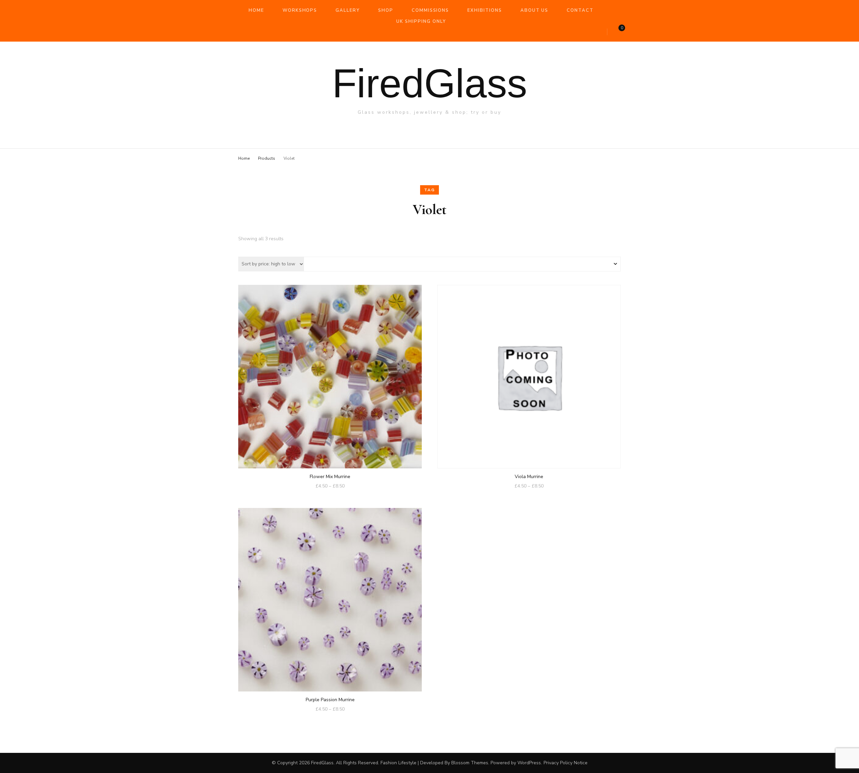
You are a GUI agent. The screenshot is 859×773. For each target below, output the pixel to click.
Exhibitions (484, 10)
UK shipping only (421, 21)
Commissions (430, 10)
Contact (580, 10)
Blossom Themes (469, 763)
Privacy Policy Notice (566, 763)
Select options (330, 374)
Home (256, 10)
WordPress (529, 763)
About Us (534, 10)
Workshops (300, 10)
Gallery (348, 10)
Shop (385, 10)
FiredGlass (429, 83)
